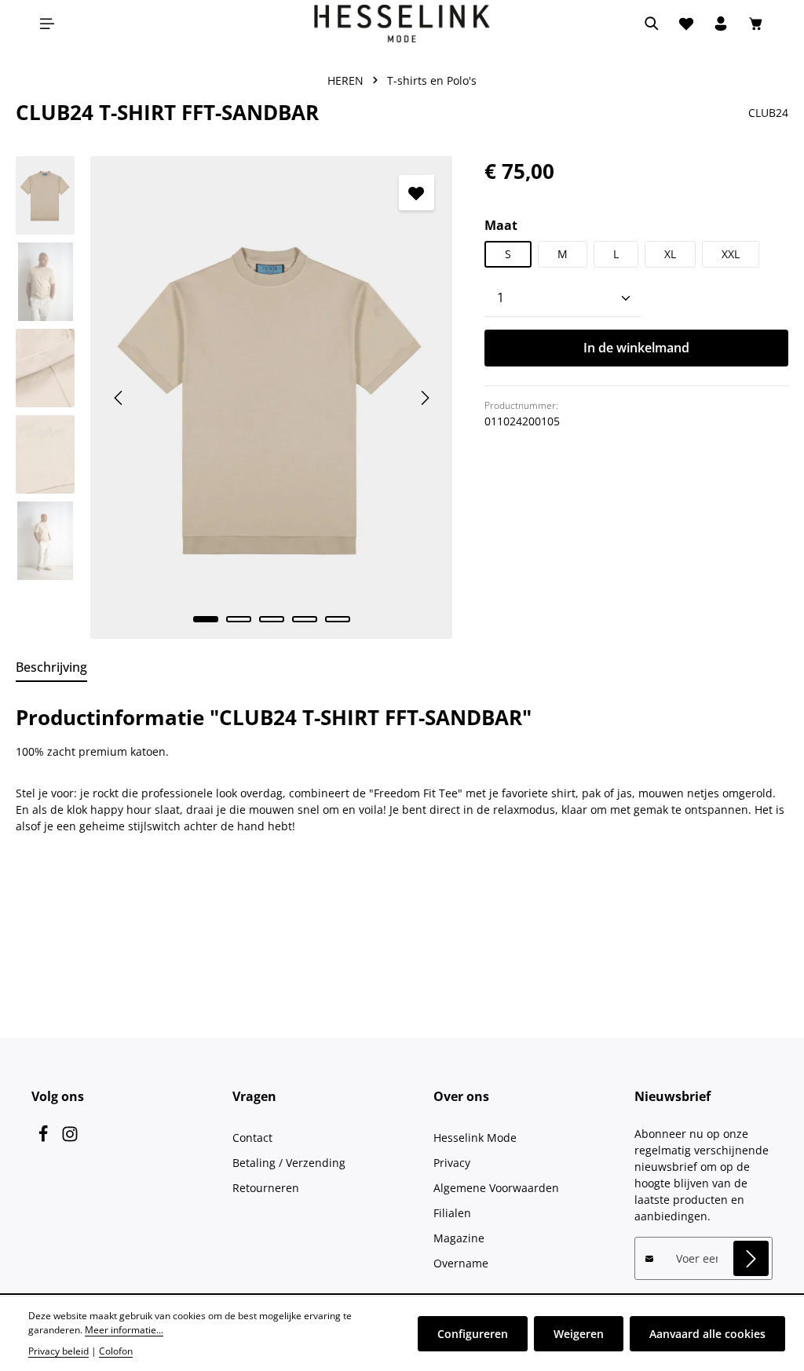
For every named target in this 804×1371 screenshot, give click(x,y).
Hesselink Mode (475, 1137)
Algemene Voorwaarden (496, 1187)
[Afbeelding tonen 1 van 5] (205, 619)
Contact (252, 1137)
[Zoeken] (651, 23)
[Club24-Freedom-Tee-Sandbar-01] (271, 397)
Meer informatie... (124, 1329)
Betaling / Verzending (288, 1162)
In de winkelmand (636, 347)
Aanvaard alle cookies (707, 1333)
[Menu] (47, 23)
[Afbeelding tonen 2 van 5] (238, 619)
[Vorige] (119, 397)
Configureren (472, 1333)
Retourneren (265, 1187)
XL (670, 253)
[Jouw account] (720, 23)
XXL (731, 253)
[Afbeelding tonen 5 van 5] (337, 619)
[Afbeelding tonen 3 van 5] (271, 619)
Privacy (451, 1162)
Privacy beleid (58, 1351)
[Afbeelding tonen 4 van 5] (304, 619)
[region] (234, 397)
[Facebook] (45, 1138)
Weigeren (579, 1333)
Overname (460, 1263)
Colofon (116, 1351)
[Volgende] (423, 397)
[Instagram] (70, 1138)
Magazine (458, 1238)
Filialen (452, 1212)
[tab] (51, 669)
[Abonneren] (751, 1258)
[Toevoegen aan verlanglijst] (416, 192)
